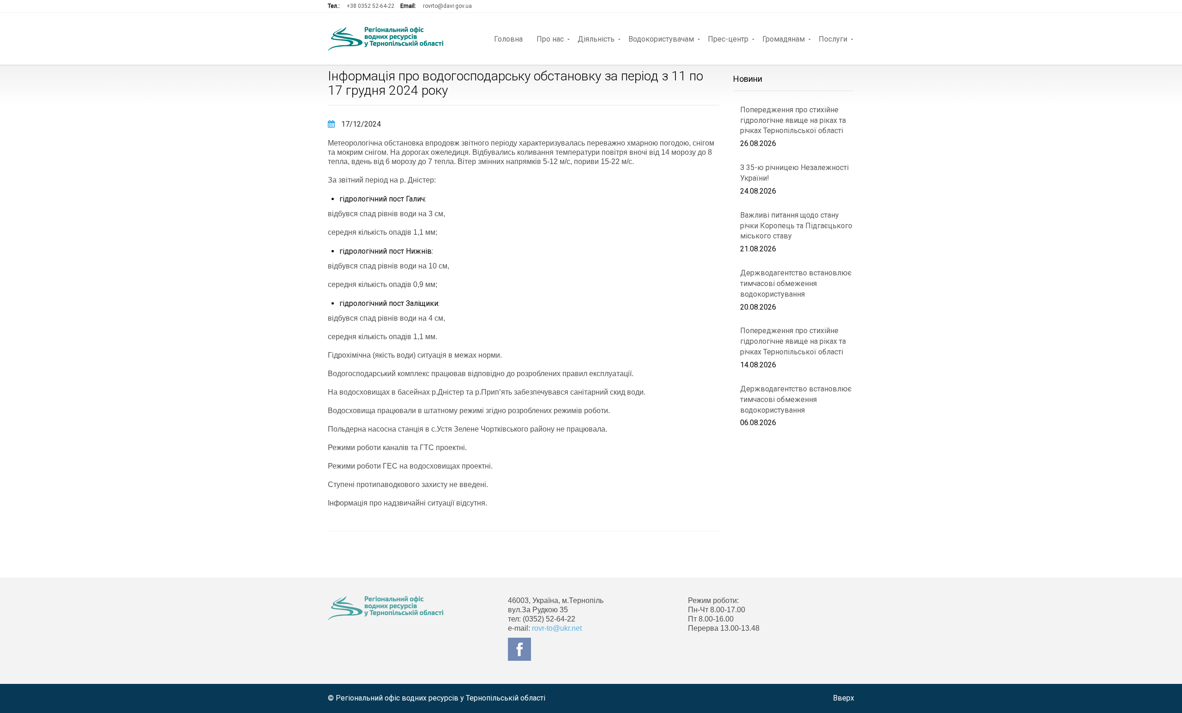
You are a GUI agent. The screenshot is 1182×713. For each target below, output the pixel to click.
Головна (508, 38)
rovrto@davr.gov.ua (447, 6)
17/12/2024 (360, 124)
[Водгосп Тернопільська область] (385, 39)
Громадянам (783, 38)
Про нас (550, 38)
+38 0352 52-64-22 (370, 6)
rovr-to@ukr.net (557, 628)
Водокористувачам (661, 38)
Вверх (843, 698)
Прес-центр (728, 38)
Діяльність (596, 38)
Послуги (833, 38)
